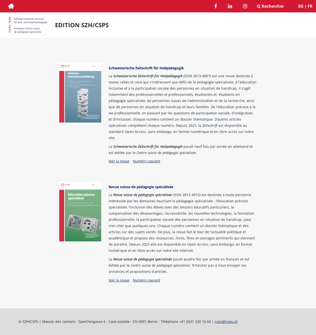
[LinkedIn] (230, 6)
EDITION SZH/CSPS (82, 25)
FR (310, 6)
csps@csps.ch (226, 321)
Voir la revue (119, 161)
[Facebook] (215, 6)
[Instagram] (245, 6)
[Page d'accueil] (11, 6)
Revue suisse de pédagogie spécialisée (141, 186)
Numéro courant (146, 161)
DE (300, 6)
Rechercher (272, 6)
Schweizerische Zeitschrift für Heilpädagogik (146, 68)
